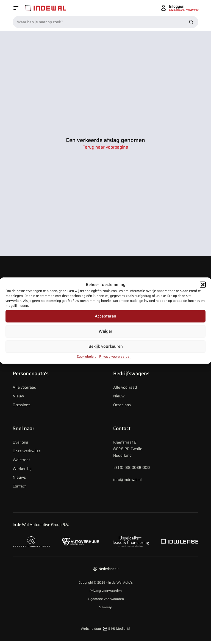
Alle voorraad (24, 387)
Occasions (21, 405)
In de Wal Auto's (120, 582)
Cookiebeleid (86, 356)
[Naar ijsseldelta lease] (130, 541)
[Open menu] (16, 8)
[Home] (45, 8)
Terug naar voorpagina (105, 147)
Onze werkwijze (27, 451)
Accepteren (105, 316)
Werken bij (22, 469)
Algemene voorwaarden (105, 599)
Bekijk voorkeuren (105, 346)
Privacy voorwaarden (115, 356)
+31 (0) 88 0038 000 (131, 467)
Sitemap (105, 607)
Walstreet (21, 460)
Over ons (20, 442)
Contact (19, 486)
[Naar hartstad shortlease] (31, 541)
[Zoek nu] (191, 22)
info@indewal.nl (127, 479)
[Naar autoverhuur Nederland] (80, 542)
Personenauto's (31, 373)
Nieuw (18, 396)
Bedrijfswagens (131, 373)
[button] (203, 285)
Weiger (105, 331)
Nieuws (19, 477)
